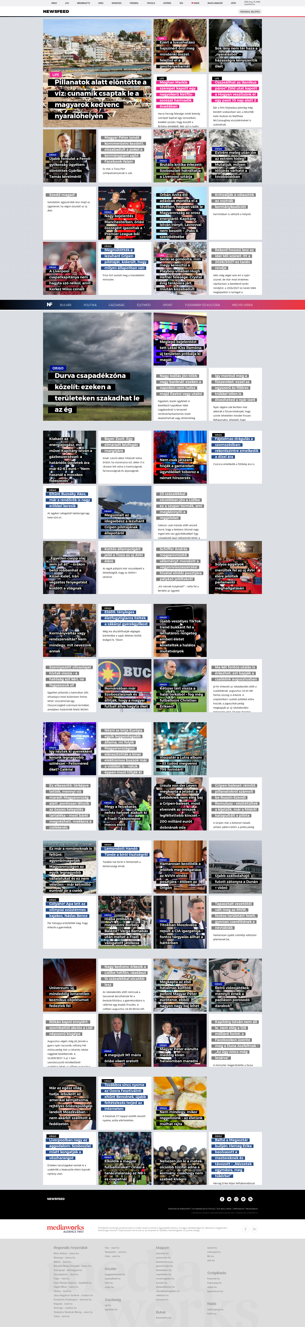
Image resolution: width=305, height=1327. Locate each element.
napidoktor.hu (163, 1274)
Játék (233, 3)
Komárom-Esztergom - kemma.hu (73, 1299)
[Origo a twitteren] (229, 1199)
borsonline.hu (163, 1317)
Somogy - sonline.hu (65, 1307)
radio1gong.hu (215, 1309)
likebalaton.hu (164, 1270)
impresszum (238, 1209)
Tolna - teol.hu (62, 1316)
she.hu (211, 1260)
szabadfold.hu (113, 1278)
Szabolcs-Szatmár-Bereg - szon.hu (73, 1312)
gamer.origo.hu (164, 1265)
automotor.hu (163, 1257)
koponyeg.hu (214, 1282)
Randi (196, 3)
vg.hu (108, 1305)
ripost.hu (212, 1247)
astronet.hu (162, 1253)
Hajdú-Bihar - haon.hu (66, 1286)
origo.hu (109, 1287)
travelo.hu (161, 1282)
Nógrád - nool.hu (63, 1303)
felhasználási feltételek (203, 1209)
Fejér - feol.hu (61, 1278)
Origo (54, 3)
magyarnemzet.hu (115, 1274)
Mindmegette (83, 3)
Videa (100, 3)
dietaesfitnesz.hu (165, 1286)
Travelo (151, 3)
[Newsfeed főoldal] (56, 1199)
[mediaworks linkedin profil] (254, 1229)
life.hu (210, 1256)
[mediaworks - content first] (65, 1229)
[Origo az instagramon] (236, 1199)
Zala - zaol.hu (112, 1256)
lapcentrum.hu (215, 1291)
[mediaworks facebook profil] (245, 1229)
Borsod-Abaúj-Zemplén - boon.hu (72, 1265)
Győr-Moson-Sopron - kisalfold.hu (72, 1282)
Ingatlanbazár (215, 3)
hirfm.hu (211, 1313)
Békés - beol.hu (62, 1261)
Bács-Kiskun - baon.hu (66, 1253)
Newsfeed (116, 3)
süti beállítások (224, 1209)
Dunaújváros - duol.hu (66, 1274)
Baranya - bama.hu (64, 1257)
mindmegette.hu (165, 1278)
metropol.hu (214, 1251)
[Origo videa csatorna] (243, 1199)
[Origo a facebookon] (222, 1199)
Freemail (134, 3)
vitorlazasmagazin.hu (168, 1291)
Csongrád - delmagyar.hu (68, 1270)
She (181, 3)
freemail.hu (213, 1278)
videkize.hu (162, 1295)
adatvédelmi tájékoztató (179, 1209)
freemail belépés (250, 11)
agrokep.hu (111, 1309)
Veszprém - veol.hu (115, 1251)
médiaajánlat (252, 1209)
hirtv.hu (109, 1282)
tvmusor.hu (162, 1299)
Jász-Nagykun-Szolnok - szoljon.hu (73, 1295)
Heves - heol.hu (62, 1291)
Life (67, 3)
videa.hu (212, 1287)
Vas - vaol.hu (112, 1247)
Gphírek (167, 3)
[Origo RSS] (250, 1199)
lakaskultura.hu (164, 1261)
